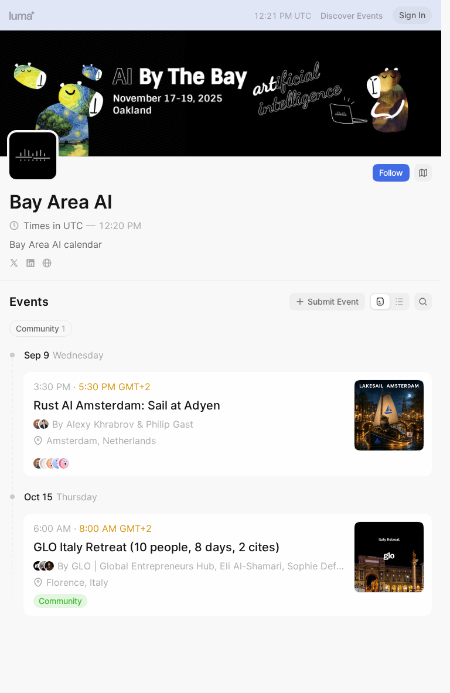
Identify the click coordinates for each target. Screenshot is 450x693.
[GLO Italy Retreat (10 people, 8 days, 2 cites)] (227, 564)
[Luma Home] (22, 15)
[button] (227, 424)
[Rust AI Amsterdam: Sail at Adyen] (227, 424)
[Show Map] (423, 173)
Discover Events (352, 16)
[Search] (423, 301)
